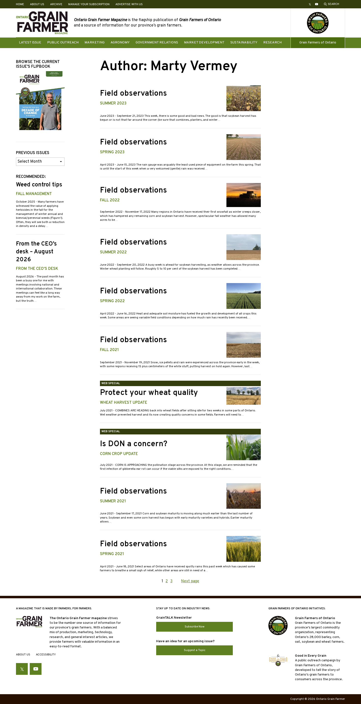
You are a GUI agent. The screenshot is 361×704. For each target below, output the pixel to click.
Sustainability (243, 42)
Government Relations (157, 42)
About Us (37, 4)
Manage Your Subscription (89, 4)
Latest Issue (30, 42)
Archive (56, 4)
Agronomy (120, 42)
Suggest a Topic (194, 650)
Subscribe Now (195, 627)
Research (272, 42)
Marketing (94, 42)
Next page (190, 581)
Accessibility (46, 655)
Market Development (204, 42)
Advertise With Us (129, 4)
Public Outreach (63, 42)
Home (20, 4)
